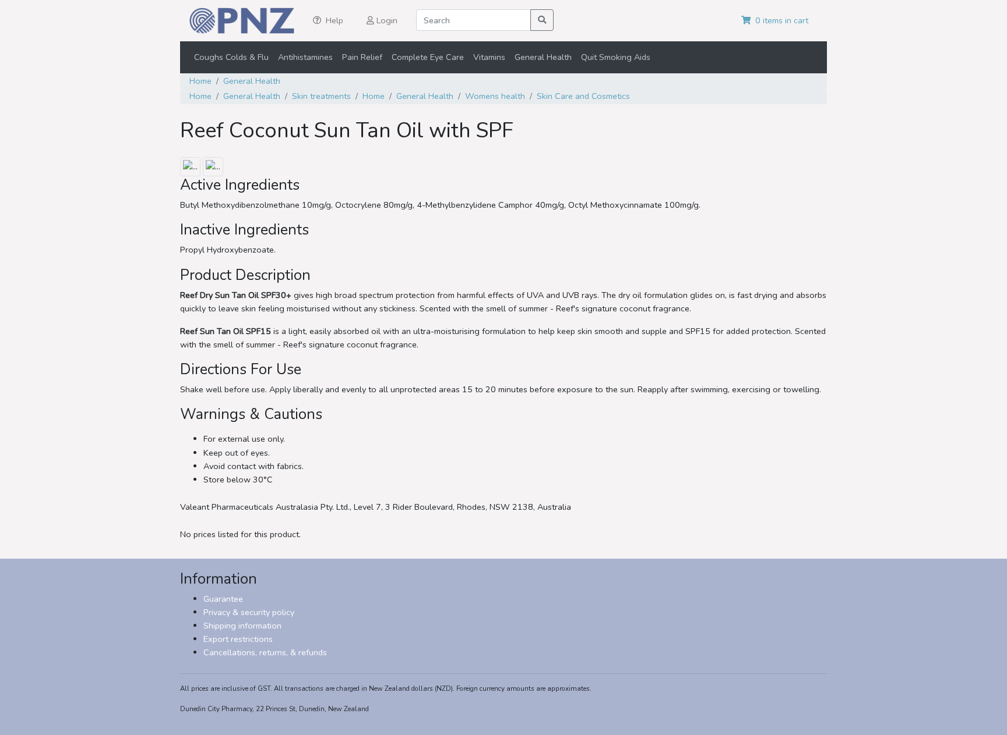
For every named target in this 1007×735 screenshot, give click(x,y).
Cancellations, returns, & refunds (265, 652)
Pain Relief (362, 57)
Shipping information (242, 625)
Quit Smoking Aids (615, 57)
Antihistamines (305, 57)
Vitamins (489, 57)
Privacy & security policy (248, 612)
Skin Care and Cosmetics (583, 96)
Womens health (495, 96)
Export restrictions (238, 639)
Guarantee (223, 599)
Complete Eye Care (428, 57)
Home (200, 81)
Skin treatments (321, 96)
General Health (543, 57)
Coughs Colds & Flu (231, 57)
